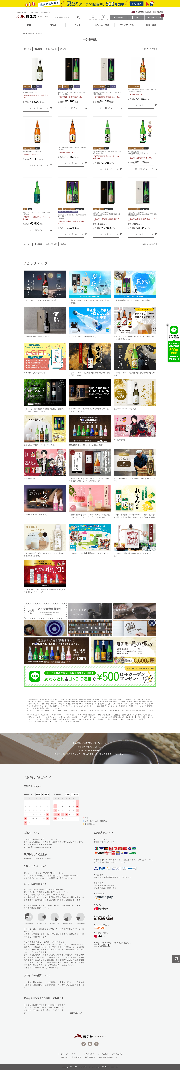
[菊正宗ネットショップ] (33, 17)
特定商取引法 (90, 1057)
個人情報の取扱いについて (109, 1057)
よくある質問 (89, 1054)
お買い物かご (65, 1057)
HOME (25, 33)
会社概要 (77, 1057)
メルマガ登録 (103, 1054)
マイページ (76, 1054)
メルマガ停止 (117, 1054)
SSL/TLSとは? (76, 1013)
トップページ (63, 1054)
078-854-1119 (35, 854)
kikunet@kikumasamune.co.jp (37, 847)
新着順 (63, 49)
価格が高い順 (51, 49)
